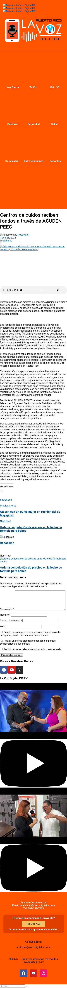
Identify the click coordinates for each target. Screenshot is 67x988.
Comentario (7, 609)
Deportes (55, 161)
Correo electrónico (11, 620)
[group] (33, 735)
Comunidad (11, 161)
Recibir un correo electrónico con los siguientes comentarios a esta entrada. (28, 642)
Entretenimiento (33, 161)
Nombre (5, 614)
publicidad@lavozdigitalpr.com (37, 905)
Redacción (23, 234)
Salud (54, 124)
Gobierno (12, 124)
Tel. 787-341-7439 (33, 908)
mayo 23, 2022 (8, 237)
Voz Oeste (13, 87)
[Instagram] (19, 670)
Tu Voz (33, 87)
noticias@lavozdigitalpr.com (33, 947)
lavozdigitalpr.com (33, 962)
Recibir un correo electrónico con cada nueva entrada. (32, 649)
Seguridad (34, 124)
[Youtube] (12, 670)
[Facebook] (4, 670)
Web (2, 626)
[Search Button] (27, 986)
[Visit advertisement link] (19, 5)
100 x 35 (54, 87)
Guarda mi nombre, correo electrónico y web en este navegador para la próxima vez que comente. (30, 634)
